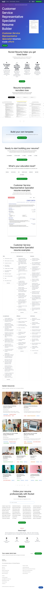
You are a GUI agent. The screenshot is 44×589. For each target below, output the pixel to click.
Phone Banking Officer (16, 512)
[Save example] (3, 258)
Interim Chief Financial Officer (27, 510)
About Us (3, 567)
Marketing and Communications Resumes (29, 568)
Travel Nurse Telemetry (6, 518)
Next (34, 197)
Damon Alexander (6, 437)
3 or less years (17, 155)
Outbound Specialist (5, 512)
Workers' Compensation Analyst (37, 518)
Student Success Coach (6, 516)
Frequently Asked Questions (6, 542)
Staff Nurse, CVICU (36, 515)
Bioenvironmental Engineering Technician (16, 507)
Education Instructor (5, 510)
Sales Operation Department (37, 513)
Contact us (3, 583)
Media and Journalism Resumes (27, 570)
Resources (17, 1)
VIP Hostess (14, 518)
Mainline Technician (36, 510)
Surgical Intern (14, 516)
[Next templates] (41, 26)
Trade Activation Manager (37, 516)
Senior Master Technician (6, 515)
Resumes (6, 4)
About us (7, 1)
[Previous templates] (27, 26)
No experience (9, 155)
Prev (31, 197)
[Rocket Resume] (3, 1)
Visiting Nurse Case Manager (27, 518)
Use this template (11, 197)
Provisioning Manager (36, 512)
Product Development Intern (27, 512)
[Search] (30, 1)
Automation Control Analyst (6, 507)
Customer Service (11, 4)
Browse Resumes (25, 573)
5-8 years (30, 155)
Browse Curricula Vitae (5, 570)
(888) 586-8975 (37, 541)
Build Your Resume (5, 573)
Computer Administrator (37, 507)
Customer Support (4, 577)
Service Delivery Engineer (16, 515)
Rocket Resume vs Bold (5, 580)
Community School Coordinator (27, 507)
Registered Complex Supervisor (16, 513)
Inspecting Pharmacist (16, 510)
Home (3, 4)
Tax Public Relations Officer (27, 516)
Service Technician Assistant (27, 515)
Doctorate (22, 174)
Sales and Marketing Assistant (27, 513)
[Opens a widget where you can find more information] (40, 587)
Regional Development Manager (6, 513)
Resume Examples (12, 1)
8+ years (35, 155)
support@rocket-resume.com (27, 542)
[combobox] (22, 502)
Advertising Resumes (26, 567)
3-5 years (24, 155)
